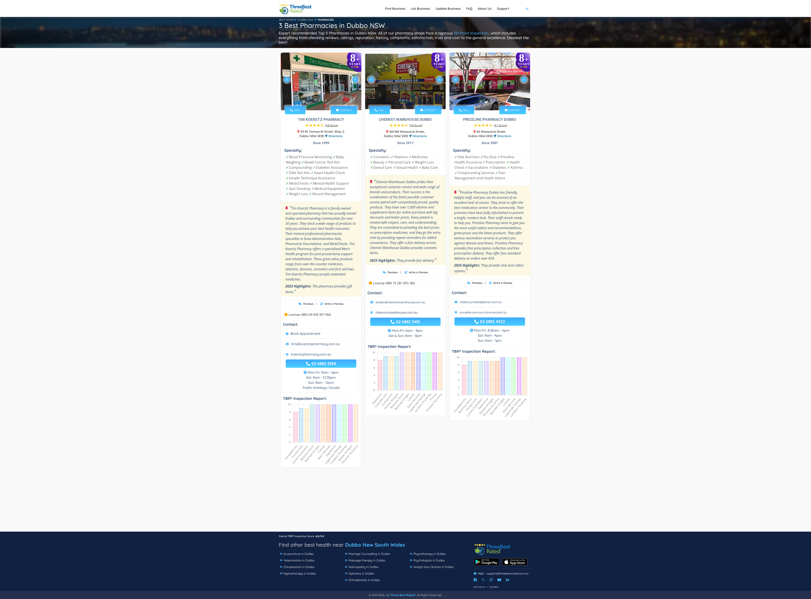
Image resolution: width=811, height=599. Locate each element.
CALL (296, 110)
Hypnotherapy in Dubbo (299, 573)
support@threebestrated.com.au (507, 573)
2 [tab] (319, 100)
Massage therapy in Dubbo (366, 560)
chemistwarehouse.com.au (397, 312)
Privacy (480, 587)
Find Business (395, 9)
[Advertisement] (405, 501)
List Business (420, 9)
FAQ (469, 9)
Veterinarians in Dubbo (298, 560)
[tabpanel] (321, 81)
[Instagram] (491, 579)
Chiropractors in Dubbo (298, 567)
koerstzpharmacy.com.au (311, 354)
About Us (484, 9)
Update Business (448, 9)
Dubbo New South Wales (375, 545)
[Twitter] (483, 579)
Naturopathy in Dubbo (363, 567)
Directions (335, 136)
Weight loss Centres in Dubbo (433, 567)
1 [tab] (315, 100)
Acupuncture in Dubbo (298, 554)
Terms (494, 587)
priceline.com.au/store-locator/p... (484, 312)
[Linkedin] (507, 579)
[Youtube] (499, 579)
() (331, 125)
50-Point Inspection (471, 33)
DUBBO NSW (305, 19)
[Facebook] (475, 579)
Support (503, 9)
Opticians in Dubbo (361, 573)
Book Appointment (305, 333)
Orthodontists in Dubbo (364, 580)
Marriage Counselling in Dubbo (369, 554)
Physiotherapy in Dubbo (429, 554)
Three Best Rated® (403, 595)
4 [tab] (325, 100)
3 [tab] (322, 100)
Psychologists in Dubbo (429, 560)
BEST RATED (286, 19)
